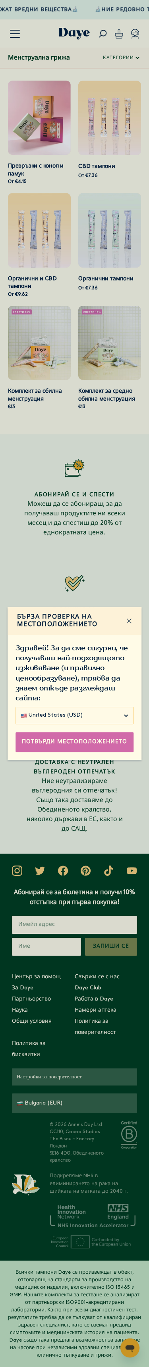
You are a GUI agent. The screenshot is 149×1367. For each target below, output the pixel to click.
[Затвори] (129, 621)
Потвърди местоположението (74, 742)
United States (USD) (56, 715)
